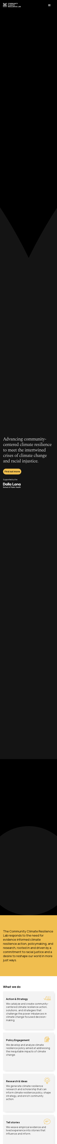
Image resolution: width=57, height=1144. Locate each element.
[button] (49, 5)
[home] (12, 4)
